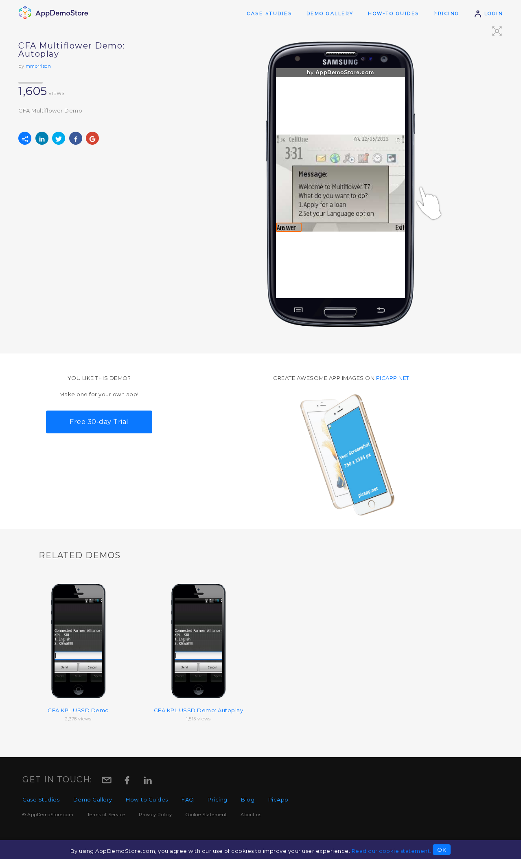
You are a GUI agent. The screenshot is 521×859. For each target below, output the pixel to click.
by (340, 72)
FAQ (188, 799)
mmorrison (38, 66)
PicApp (278, 799)
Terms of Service (106, 814)
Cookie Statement (206, 814)
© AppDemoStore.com (47, 814)
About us (251, 814)
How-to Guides (393, 13)
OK (441, 849)
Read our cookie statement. (391, 851)
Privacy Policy (155, 814)
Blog (247, 799)
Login (492, 13)
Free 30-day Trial (99, 422)
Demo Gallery (330, 13)
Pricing (446, 13)
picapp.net (392, 378)
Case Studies (269, 13)
